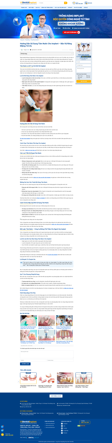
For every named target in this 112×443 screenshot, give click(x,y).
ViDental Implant (51, 441)
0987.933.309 (85, 422)
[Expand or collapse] (72, 54)
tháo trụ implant (41, 198)
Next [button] (93, 381)
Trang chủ (24, 7)
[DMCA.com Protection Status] (81, 425)
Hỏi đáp (70, 7)
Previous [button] (18, 381)
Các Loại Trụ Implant (60, 7)
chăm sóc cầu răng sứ (30, 150)
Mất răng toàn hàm (88, 76)
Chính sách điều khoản (50, 427)
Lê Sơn (28, 49)
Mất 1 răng (80, 75)
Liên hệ (85, 7)
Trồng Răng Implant (35, 39)
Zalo (64, 425)
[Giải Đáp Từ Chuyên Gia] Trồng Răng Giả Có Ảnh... (63, 386)
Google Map (65, 430)
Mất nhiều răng (80, 78)
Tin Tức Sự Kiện (78, 7)
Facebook (65, 423)
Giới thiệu (31, 7)
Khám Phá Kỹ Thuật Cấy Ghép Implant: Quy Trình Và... (83, 386)
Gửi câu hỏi (84, 81)
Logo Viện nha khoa (28, 3)
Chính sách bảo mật (50, 425)
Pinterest (65, 432)
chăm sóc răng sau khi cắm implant (42, 177)
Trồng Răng (27, 39)
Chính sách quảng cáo (50, 423)
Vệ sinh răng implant (25, 138)
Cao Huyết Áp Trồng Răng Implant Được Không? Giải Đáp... (27, 387)
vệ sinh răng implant (52, 254)
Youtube (65, 428)
